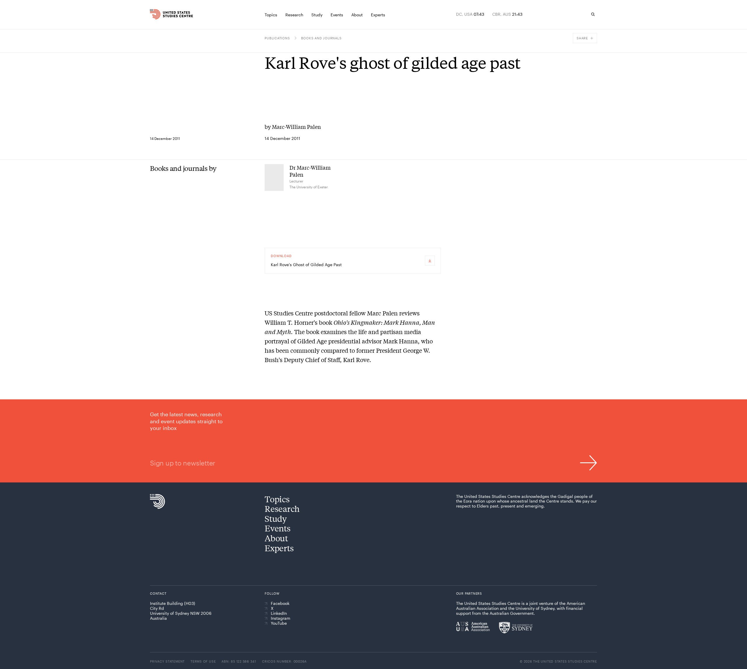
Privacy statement (167, 661)
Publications (277, 38)
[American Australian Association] (473, 626)
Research (282, 508)
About (276, 538)
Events (277, 528)
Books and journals (321, 38)
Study (276, 518)
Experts (279, 547)
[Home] (163, 14)
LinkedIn (279, 613)
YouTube (279, 623)
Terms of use (203, 661)
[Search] (593, 14)
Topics (277, 499)
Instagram (280, 618)
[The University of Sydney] (516, 627)
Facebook (280, 603)
